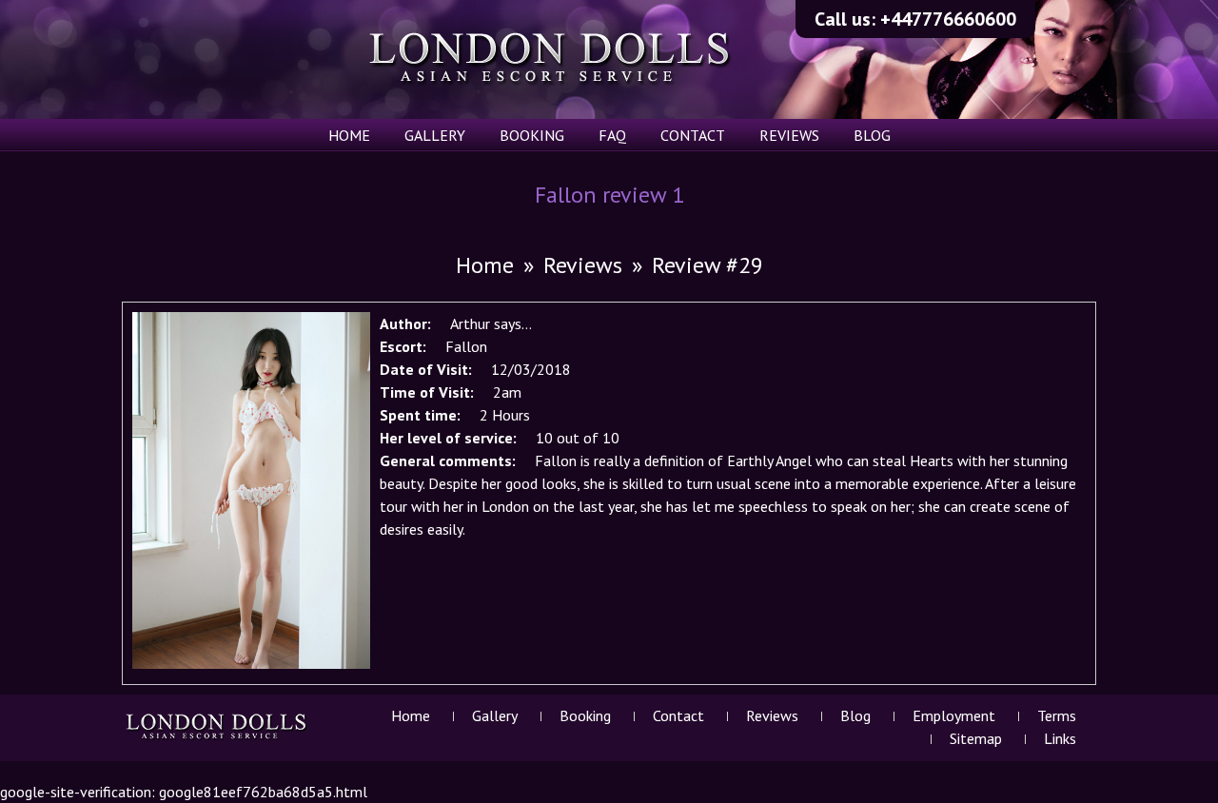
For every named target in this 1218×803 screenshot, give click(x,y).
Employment (954, 715)
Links (1060, 738)
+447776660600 (948, 19)
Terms (1056, 715)
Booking (532, 135)
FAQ (612, 135)
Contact (692, 135)
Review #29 (707, 265)
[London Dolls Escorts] (551, 59)
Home (349, 135)
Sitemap (976, 738)
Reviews (789, 135)
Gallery (434, 135)
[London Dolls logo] (217, 739)
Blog (872, 135)
